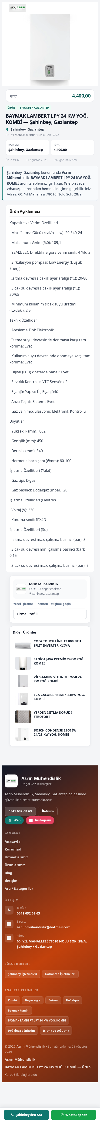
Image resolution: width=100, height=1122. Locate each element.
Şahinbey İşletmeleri (22, 974)
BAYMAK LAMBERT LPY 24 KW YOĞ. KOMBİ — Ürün (48, 1066)
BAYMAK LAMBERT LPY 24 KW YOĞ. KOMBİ (37, 1020)
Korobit (10, 1075)
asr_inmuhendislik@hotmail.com (43, 927)
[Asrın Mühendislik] (17, 8)
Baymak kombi (18, 1010)
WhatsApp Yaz (76, 1115)
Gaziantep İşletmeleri (60, 974)
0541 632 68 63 (20, 811)
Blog (8, 872)
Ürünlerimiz (15, 865)
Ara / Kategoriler (19, 888)
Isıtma (53, 1000)
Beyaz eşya (32, 1000)
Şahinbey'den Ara (29, 1115)
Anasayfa (12, 841)
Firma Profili (27, 614)
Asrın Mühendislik (20, 1059)
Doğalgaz (72, 1000)
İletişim (48, 811)
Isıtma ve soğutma (56, 1031)
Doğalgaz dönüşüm (21, 1031)
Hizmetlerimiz (16, 857)
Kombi (12, 1000)
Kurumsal (13, 849)
